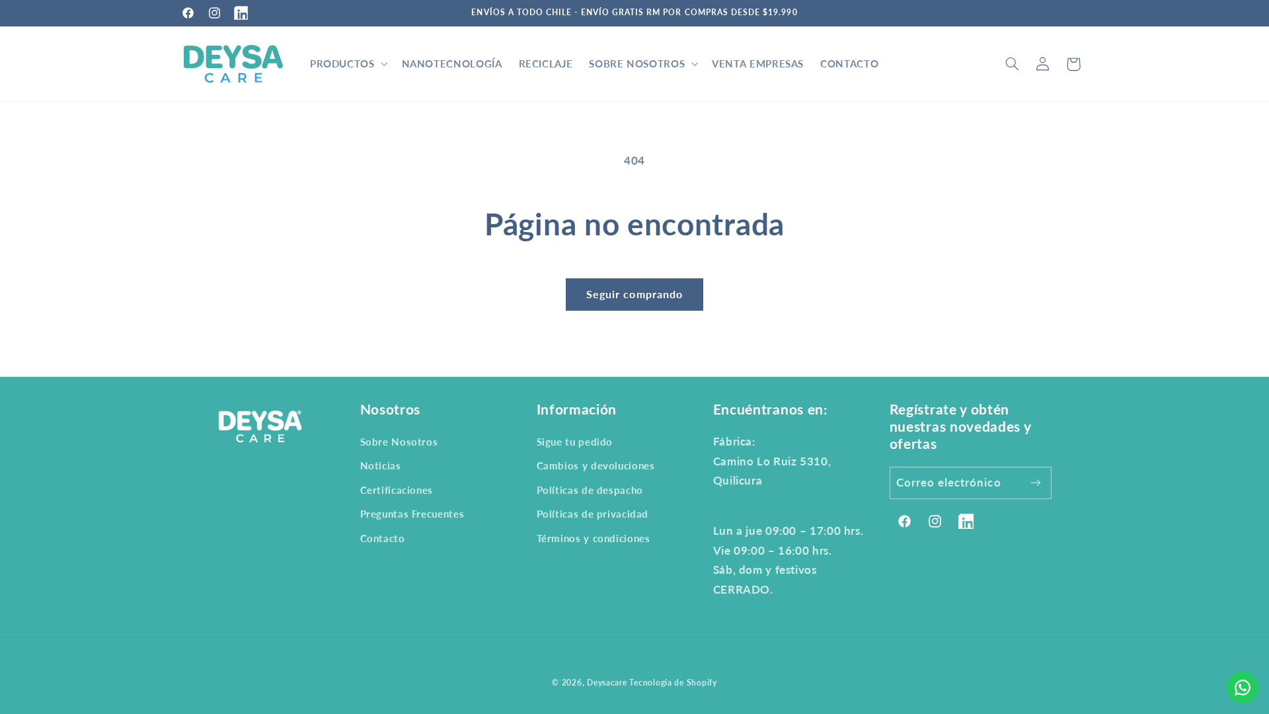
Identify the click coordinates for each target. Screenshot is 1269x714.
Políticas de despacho (590, 490)
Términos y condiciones (593, 538)
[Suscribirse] (1035, 483)
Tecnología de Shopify (672, 682)
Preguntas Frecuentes (412, 514)
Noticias (380, 465)
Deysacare (607, 682)
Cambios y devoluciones (596, 465)
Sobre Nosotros (399, 442)
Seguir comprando (634, 294)
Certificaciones (396, 490)
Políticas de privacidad (593, 514)
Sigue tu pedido (575, 442)
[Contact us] (1242, 687)
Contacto (382, 538)
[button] (347, 64)
